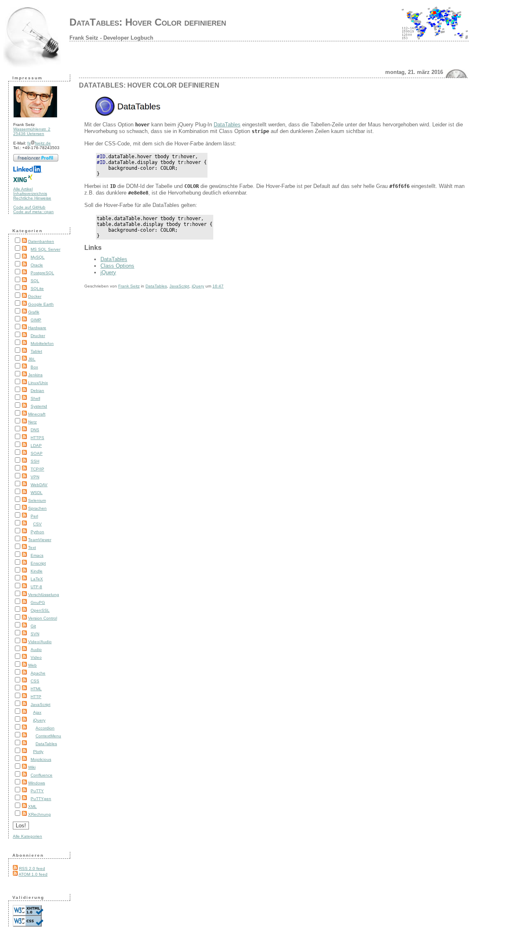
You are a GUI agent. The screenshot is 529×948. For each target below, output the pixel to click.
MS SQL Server (45, 249)
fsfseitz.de (39, 143)
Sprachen (37, 508)
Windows (36, 783)
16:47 (218, 286)
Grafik (33, 312)
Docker (34, 296)
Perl (34, 516)
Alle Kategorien (27, 836)
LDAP (36, 445)
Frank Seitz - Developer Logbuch (111, 38)
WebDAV (39, 484)
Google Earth (41, 304)
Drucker (38, 335)
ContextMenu (48, 736)
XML (32, 806)
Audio (36, 649)
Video (36, 657)
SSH (35, 461)
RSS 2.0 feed (32, 868)
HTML (36, 689)
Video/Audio (40, 641)
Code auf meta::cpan (33, 211)
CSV (37, 524)
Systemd (39, 406)
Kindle (37, 571)
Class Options (117, 266)
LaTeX (37, 579)
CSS (35, 681)
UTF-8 (36, 586)
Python (37, 532)
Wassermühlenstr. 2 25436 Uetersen (31, 131)
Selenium (37, 500)
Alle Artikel (23, 189)
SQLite (37, 288)
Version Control (42, 618)
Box (34, 367)
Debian (37, 390)
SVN (35, 634)
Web (32, 665)
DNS (35, 430)
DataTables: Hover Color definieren (147, 22)
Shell (35, 398)
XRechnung (39, 814)
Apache (38, 673)
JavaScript (40, 704)
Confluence (41, 775)
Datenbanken (41, 241)
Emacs (37, 555)
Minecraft (36, 414)
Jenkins (35, 375)
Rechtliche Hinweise (32, 198)
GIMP (36, 320)
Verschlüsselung (43, 594)
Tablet (36, 351)
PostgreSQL (42, 273)
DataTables (46, 743)
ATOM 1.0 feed (33, 874)
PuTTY (37, 791)
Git (33, 626)
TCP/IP (37, 469)
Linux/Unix (38, 382)
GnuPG (38, 602)
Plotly (38, 751)
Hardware (37, 328)
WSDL (37, 492)
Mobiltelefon (42, 343)
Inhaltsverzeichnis (30, 193)
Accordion (45, 728)
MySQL (38, 257)
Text (32, 547)
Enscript (38, 563)
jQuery (39, 720)
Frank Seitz (129, 286)
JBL (32, 359)
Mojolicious (41, 759)
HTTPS (37, 437)
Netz (32, 422)
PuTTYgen (41, 798)
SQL (35, 280)
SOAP (37, 453)
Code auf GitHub (29, 207)
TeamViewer (39, 539)
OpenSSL (40, 610)
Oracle (37, 265)
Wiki (32, 767)
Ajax (37, 712)
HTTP (36, 696)
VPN (35, 477)
